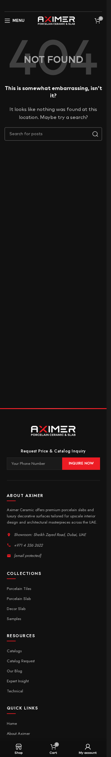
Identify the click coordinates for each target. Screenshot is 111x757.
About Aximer (18, 733)
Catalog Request (21, 661)
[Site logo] (56, 20)
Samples (14, 619)
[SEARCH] (95, 134)
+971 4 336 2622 (28, 545)
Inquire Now (81, 463)
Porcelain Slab (19, 598)
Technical (15, 691)
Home (12, 723)
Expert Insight (18, 681)
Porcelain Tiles (19, 588)
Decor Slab (16, 609)
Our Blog (14, 671)
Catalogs (14, 651)
